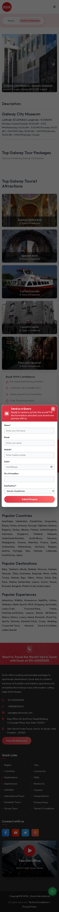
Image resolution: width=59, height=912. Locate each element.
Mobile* (8, 449)
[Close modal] (53, 409)
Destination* (10, 486)
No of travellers (11, 473)
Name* (7, 425)
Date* (7, 461)
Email (6, 437)
